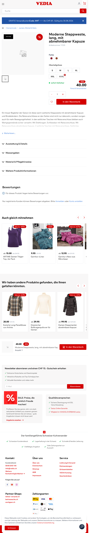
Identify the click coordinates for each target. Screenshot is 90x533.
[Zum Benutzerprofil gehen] (80, 3)
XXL (52, 76)
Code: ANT (34, 21)
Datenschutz (37, 466)
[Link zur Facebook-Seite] (7, 485)
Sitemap (35, 469)
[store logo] (44, 3)
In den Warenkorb (71, 101)
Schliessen (12, 528)
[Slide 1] (5, 79)
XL (76, 70)
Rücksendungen (66, 466)
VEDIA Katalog (65, 473)
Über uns (35, 463)
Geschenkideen (66, 476)
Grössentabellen (66, 469)
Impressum (36, 475)
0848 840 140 (10, 466)
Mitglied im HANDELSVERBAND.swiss (65, 412)
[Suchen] (83, 11)
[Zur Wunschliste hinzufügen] (51, 102)
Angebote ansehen (13, 420)
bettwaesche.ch (11, 499)
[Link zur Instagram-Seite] (17, 485)
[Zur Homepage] (3, 28)
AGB (34, 472)
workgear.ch (10, 502)
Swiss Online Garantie (59, 408)
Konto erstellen (75, 201)
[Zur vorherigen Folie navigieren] (78, 217)
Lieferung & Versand (67, 463)
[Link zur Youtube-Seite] (12, 485)
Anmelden (59, 201)
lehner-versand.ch (12, 497)
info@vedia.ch (11, 468)
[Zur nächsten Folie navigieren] (84, 217)
